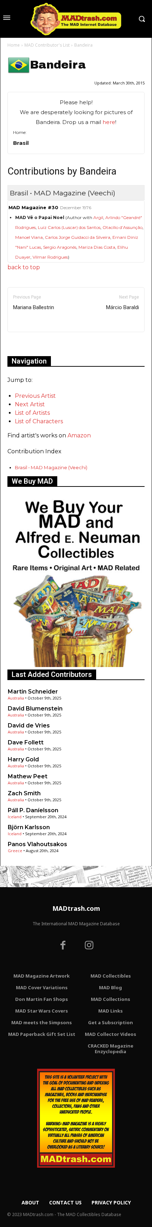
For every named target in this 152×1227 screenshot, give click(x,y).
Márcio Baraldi (122, 307)
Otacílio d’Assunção (122, 227)
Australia (16, 698)
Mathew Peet (27, 776)
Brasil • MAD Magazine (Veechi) (51, 467)
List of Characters (39, 421)
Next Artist (30, 404)
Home (13, 45)
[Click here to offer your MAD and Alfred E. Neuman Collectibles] (76, 665)
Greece (15, 850)
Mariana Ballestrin (33, 307)
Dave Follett (25, 742)
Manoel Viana (29, 237)
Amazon (79, 435)
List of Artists (32, 412)
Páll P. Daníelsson (33, 810)
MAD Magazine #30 (33, 207)
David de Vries (29, 725)
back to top (23, 267)
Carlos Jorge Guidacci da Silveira (77, 237)
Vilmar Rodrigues (50, 257)
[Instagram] (89, 946)
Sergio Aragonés (59, 247)
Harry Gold (23, 759)
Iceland (15, 816)
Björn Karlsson (29, 827)
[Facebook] (63, 946)
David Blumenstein (35, 708)
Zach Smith (24, 793)
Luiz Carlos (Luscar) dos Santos (69, 227)
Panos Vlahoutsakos (37, 844)
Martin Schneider (33, 691)
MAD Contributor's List (47, 45)
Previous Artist (35, 396)
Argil (98, 217)
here (109, 122)
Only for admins (32, 344)
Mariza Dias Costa (96, 247)
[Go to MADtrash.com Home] (76, 19)
